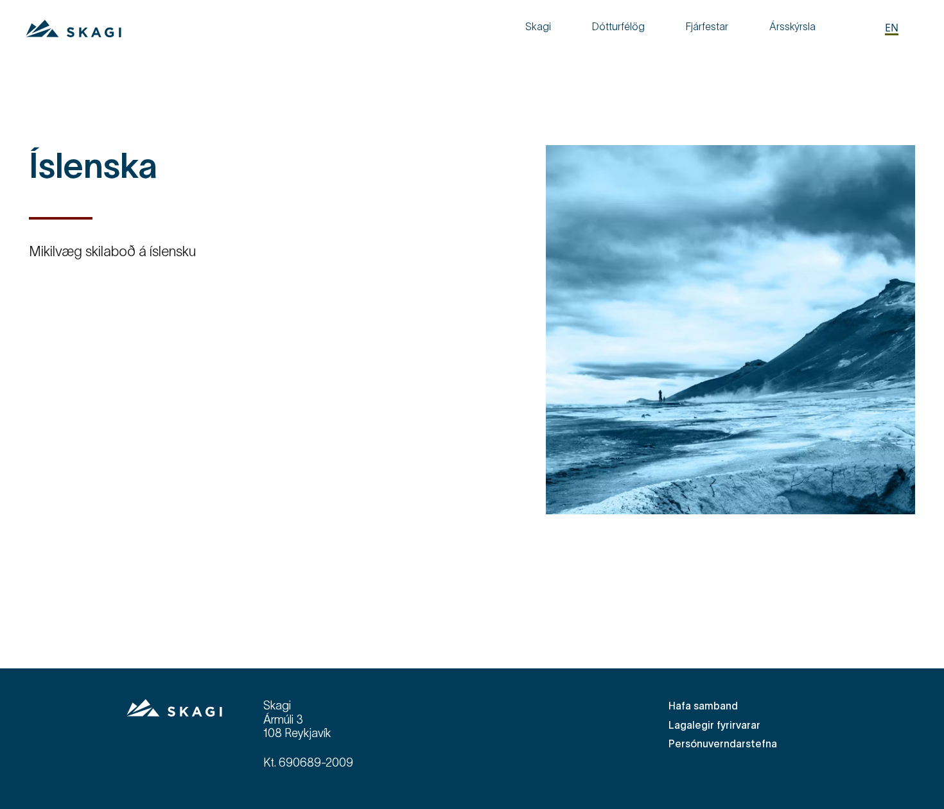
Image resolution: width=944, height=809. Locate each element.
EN (891, 28)
